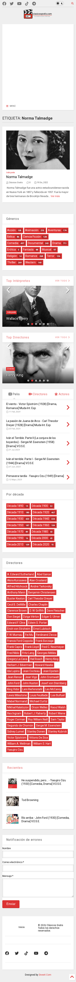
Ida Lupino (13, 671)
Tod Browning (29, 800)
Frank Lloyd (32, 646)
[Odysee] (19, 3)
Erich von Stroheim (18, 628)
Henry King (14, 375)
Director (10, 369)
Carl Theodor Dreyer (40, 598)
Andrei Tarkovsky (41, 586)
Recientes (14, 768)
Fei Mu (29, 634)
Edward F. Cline (16, 622)
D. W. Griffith (37, 610)
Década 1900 (40, 505)
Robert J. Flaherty (35, 713)
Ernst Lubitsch (42, 628)
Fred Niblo (13, 652)
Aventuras (54, 230)
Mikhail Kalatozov (18, 707)
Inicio (22, 927)
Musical (46, 249)
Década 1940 (41, 518)
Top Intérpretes (18, 281)
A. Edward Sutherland (20, 574)
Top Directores (17, 337)
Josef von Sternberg (53, 683)
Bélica (11, 236)
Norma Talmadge (19, 177)
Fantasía (28, 249)
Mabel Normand (17, 701)
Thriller (11, 262)
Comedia (12, 243)
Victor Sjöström (16, 737)
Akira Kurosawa (17, 580)
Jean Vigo (31, 677)
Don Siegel (13, 616)
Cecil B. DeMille (16, 604)
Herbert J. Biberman (19, 665)
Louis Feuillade (39, 695)
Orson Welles (40, 707)
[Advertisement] (38, 62)
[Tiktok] (27, 3)
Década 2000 (40, 538)
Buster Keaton (16, 598)
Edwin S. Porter (37, 622)
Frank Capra (14, 646)
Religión (12, 255)
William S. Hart (42, 743)
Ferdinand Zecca (46, 634)
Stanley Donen (36, 731)
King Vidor (13, 689)
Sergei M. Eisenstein (48, 725)
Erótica (11, 249)
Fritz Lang (28, 652)
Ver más (55, 196)
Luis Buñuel (58, 695)
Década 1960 (41, 525)
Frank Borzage (45, 640)
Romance (31, 255)
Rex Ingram (14, 713)
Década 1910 (15, 512)
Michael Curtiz (38, 701)
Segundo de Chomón (20, 725)
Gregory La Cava (17, 659)
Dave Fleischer (56, 610)
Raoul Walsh (57, 707)
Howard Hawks (44, 665)
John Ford (13, 683)
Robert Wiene (57, 713)
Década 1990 (15, 538)
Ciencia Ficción (32, 236)
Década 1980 (40, 531)
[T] (34, 3)
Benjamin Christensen (41, 592)
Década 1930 (15, 518)
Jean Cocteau (31, 671)
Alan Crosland (38, 580)
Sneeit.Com (45, 974)
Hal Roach (36, 659)
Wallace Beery (17, 318)
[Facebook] (4, 3)
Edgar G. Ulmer (51, 616)
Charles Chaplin (38, 604)
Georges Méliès (46, 652)
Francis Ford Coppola (20, 640)
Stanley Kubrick (57, 731)
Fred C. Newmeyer (53, 646)
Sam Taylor (58, 719)
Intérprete (10, 172)
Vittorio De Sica (38, 737)
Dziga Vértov (31, 616)
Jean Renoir (14, 677)
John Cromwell (49, 677)
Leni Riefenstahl (32, 689)
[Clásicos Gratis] (38, 17)
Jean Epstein (51, 671)
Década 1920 (41, 512)
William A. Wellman (18, 743)
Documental (35, 243)
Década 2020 (41, 544)
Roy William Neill (38, 719)
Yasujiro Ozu (15, 749)
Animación (31, 230)
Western (30, 262)
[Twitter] (12, 3)
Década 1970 (15, 531)
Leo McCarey (53, 689)
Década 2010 (15, 544)
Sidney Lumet (15, 731)
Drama (56, 243)
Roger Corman (16, 719)
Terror (50, 255)
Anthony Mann (16, 592)
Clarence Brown (17, 610)
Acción (11, 230)
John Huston (30, 683)
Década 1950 (15, 525)
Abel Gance (44, 574)
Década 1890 (15, 505)
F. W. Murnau (14, 634)
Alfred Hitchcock (17, 586)
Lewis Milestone (17, 695)
